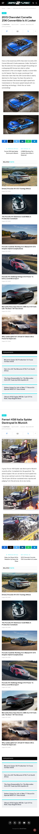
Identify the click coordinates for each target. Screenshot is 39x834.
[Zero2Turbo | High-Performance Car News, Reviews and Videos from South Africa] (19, 3)
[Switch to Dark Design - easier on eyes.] (36, 3)
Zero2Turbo (6, 24)
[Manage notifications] (34, 830)
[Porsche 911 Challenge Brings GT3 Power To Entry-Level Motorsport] (19, 264)
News (4, 13)
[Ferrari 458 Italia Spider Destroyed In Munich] (19, 463)
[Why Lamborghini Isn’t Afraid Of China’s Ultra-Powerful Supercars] (19, 324)
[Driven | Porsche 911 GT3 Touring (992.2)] (19, 176)
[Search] (33, 3)
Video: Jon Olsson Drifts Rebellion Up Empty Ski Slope (11, 559)
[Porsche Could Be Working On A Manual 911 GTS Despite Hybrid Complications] (19, 234)
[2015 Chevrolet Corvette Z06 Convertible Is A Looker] (19, 56)
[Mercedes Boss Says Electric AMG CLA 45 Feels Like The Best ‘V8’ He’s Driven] (19, 294)
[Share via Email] (17, 31)
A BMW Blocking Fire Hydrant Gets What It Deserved (27, 153)
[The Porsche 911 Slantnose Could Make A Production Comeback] (19, 204)
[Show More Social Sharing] (35, 31)
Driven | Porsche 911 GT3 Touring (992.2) (16, 189)
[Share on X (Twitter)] (28, 31)
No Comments (7, 26)
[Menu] (3, 3)
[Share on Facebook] (7, 31)
